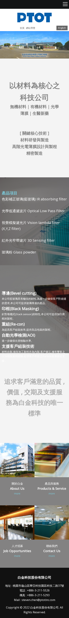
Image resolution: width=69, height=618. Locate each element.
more (17, 493)
